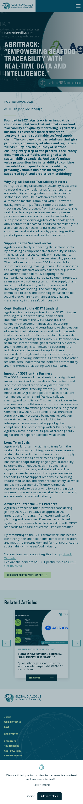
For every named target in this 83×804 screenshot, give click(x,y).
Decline (30, 796)
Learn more (41, 784)
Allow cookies (49, 796)
